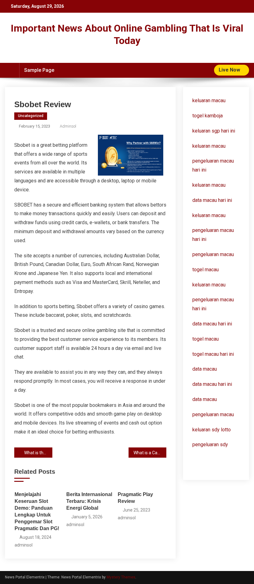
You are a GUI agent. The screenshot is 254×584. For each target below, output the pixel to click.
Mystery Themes (121, 577)
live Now (230, 70)
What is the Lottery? (38, 452)
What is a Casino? (150, 452)
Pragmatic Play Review (135, 498)
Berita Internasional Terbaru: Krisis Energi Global (89, 501)
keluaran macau (209, 146)
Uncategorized (30, 116)
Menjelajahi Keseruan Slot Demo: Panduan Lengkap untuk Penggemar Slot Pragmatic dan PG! (37, 511)
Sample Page (39, 70)
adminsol (68, 126)
